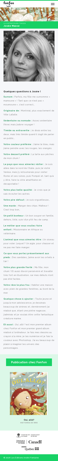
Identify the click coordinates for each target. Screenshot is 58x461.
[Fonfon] (9, 4)
